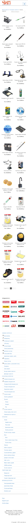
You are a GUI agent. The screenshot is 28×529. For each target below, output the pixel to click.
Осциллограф (7, 346)
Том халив (7, 424)
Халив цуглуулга (9, 429)
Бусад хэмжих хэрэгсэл (9, 371)
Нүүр (3, 498)
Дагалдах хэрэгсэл (8, 373)
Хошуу (6, 401)
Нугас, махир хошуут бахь (11, 440)
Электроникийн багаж (9, 483)
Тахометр (6, 366)
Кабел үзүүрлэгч (8, 447)
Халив (5, 419)
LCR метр (6, 343)
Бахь (5, 435)
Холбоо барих (5, 503)
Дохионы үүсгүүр (8, 351)
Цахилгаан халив (9, 427)
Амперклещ (7, 338)
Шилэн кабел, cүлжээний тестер (11, 363)
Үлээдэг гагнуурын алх (9, 386)
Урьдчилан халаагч (8, 389)
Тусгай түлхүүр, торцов (9, 432)
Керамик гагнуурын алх (9, 381)
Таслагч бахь (8, 442)
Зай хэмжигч (7, 368)
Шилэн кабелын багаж (9, 455)
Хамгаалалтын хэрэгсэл (9, 414)
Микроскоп (6, 473)
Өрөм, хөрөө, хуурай (9, 462)
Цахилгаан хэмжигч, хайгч (10, 356)
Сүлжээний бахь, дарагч (10, 452)
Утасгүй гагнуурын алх (9, 391)
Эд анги (6, 399)
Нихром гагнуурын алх (9, 379)
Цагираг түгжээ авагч (9, 457)
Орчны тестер (7, 361)
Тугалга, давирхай (8, 396)
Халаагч (7, 404)
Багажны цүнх (7, 491)
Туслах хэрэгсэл (8, 409)
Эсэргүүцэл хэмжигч (9, 341)
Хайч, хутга (6, 460)
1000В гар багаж (8, 465)
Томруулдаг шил (8, 475)
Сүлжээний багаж (8, 488)
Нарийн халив (8, 422)
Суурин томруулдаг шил (10, 478)
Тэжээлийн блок (8, 353)
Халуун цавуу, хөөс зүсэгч (10, 411)
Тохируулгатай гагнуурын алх (11, 384)
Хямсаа (6, 445)
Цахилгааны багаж (8, 485)
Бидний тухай (5, 500)
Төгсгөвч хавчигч (8, 450)
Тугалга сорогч (7, 394)
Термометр (6, 358)
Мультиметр (7, 335)
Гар (6, 406)
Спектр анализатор (8, 348)
